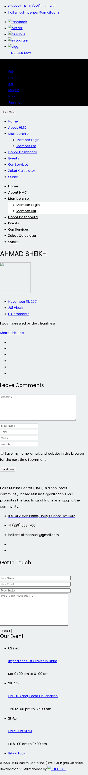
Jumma (14, 102)
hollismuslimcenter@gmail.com (33, 12)
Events (13, 158)
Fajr (11, 71)
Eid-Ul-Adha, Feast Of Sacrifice (33, 696)
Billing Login (17, 753)
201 (15, 307)
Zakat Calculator (21, 170)
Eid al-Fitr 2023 (20, 731)
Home (13, 121)
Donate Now (21, 52)
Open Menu (8, 112)
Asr (11, 84)
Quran (13, 176)
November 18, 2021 (22, 301)
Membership (18, 133)
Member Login (27, 139)
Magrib (13, 90)
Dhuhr (13, 77)
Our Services (18, 164)
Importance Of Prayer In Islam (32, 661)
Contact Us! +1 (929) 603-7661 (32, 6)
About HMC (17, 127)
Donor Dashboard (22, 152)
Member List (26, 146)
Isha (11, 96)
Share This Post (12, 332)
